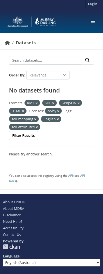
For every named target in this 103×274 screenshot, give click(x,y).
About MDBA (13, 208)
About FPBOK (14, 202)
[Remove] (37, 103)
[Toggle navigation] (93, 21)
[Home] (7, 43)
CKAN (11, 246)
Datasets (26, 43)
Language (11, 256)
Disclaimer (12, 215)
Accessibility (13, 228)
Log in (93, 4)
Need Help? (12, 221)
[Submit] (87, 60)
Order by (16, 75)
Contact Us (12, 234)
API (70, 175)
